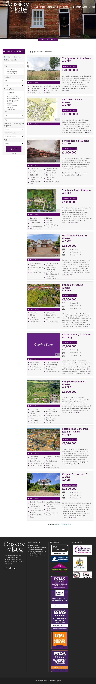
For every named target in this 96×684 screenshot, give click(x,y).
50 (57, 494)
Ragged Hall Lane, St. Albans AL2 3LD (74, 384)
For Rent (18, 56)
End (69, 524)
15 (57, 305)
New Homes (11, 92)
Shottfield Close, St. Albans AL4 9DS (73, 102)
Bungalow (10, 104)
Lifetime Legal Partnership (38, 556)
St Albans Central (12, 73)
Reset (14, 154)
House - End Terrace (13, 100)
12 (57, 402)
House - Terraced (12, 102)
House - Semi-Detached (14, 98)
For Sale (8, 56)
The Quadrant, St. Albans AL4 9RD (76, 59)
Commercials (11, 109)
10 (57, 120)
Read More (65, 90)
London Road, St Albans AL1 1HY (75, 142)
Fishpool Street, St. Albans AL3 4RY (72, 287)
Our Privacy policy (35, 545)
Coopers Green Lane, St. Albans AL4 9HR (75, 477)
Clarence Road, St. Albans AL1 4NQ (76, 336)
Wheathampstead (12, 72)
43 (57, 256)
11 (57, 449)
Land (8, 94)
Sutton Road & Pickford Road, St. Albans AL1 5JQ (75, 431)
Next (66, 524)
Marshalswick (11, 70)
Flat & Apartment (12, 106)
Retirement (10, 107)
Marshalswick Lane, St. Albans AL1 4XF (75, 238)
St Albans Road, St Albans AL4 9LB (76, 191)
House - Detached (12, 96)
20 (57, 161)
